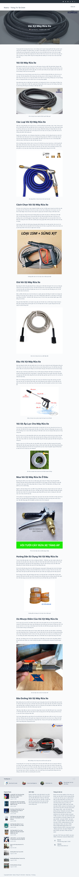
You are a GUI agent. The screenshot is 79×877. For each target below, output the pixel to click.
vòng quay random (70, 827)
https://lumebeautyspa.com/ (59, 812)
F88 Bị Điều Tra (48, 783)
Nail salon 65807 (65, 835)
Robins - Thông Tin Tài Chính (14, 8)
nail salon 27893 (57, 806)
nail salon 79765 (57, 822)
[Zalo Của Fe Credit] (6, 783)
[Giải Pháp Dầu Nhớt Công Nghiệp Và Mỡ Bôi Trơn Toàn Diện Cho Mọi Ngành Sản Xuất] (6, 803)
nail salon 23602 (68, 824)
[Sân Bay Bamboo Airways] (6, 865)
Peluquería (63, 811)
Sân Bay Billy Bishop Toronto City (17, 858)
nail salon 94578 (69, 815)
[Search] (74, 1)
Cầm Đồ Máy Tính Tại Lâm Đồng (68, 783)
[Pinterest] (72, 1)
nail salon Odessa (69, 820)
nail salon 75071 (57, 835)
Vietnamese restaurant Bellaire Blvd (65, 836)
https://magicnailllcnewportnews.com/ (62, 825)
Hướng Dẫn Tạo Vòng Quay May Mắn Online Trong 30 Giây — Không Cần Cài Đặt (17, 796)
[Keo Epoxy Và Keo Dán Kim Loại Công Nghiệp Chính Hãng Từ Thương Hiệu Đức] (6, 811)
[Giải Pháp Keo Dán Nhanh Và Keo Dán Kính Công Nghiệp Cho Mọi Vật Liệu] (6, 818)
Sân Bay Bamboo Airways (15, 865)
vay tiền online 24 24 (58, 801)
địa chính (61, 807)
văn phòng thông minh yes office (61, 802)
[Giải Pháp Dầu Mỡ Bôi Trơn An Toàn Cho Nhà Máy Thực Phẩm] (6, 825)
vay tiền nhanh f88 (60, 799)
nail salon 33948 (60, 815)
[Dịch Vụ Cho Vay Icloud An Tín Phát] (6, 846)
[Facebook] (65, 1)
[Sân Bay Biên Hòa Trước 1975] (6, 852)
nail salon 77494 (63, 830)
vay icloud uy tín (69, 799)
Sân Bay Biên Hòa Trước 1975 (16, 851)
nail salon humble (64, 814)
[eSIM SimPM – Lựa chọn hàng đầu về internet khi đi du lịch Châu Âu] (6, 839)
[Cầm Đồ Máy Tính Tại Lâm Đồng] (60, 783)
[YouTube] (63, 1)
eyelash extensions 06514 (59, 827)
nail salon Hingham (67, 828)
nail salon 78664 (70, 811)
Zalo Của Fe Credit (13, 783)
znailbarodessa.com (66, 822)
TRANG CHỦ (73, 6)
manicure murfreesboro (67, 806)
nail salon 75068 (62, 804)
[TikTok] (70, 1)
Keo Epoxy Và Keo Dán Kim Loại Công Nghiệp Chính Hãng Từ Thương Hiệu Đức (17, 810)
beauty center (59, 809)
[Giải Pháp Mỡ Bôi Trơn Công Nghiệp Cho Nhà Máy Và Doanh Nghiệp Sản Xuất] (6, 832)
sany (64, 809)
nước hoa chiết (69, 804)
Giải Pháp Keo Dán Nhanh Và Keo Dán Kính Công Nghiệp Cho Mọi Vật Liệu (17, 818)
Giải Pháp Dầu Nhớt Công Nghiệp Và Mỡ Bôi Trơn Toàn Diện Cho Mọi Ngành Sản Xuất (17, 803)
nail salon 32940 (64, 819)
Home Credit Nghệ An (32, 783)
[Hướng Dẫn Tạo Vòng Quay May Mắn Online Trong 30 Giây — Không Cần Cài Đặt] (6, 796)
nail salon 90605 (61, 820)
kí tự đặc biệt (69, 797)
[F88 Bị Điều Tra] (42, 783)
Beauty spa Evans (58, 828)
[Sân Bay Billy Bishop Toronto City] (6, 859)
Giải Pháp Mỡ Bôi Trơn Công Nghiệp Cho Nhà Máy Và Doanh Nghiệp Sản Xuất (17, 832)
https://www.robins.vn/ (62, 845)
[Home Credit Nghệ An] (24, 783)
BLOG (49, 29)
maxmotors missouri (68, 801)
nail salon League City (67, 817)
